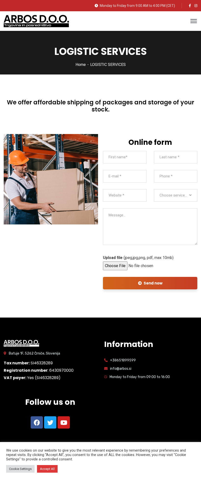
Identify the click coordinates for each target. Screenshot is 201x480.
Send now (153, 283)
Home (80, 64)
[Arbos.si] (36, 20)
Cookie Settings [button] (20, 469)
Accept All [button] (47, 469)
